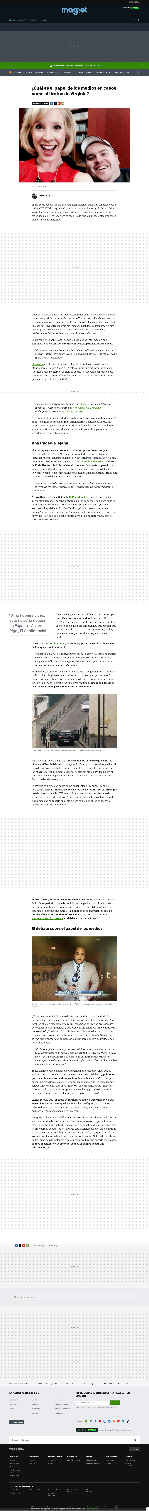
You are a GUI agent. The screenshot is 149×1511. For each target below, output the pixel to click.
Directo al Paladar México (73, 1491)
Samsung (36, 1408)
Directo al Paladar (73, 1460)
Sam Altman (39, 72)
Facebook (138, 20)
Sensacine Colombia (52, 1494)
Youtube (100, 1421)
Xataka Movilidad (61, 1404)
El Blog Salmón (130, 1460)
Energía (35, 1404)
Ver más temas (17, 1422)
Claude (75, 1384)
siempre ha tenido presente (47, 918)
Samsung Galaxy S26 (103, 72)
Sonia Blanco (57, 643)
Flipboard (59, 103)
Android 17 (65, 1384)
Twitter (134, 20)
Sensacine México (55, 1490)
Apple (12, 1408)
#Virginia (84, 404)
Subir (132, 1449)
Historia (43, 20)
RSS (114, 1421)
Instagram (105, 1421)
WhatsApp (86, 1421)
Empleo (35, 1413)
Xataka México (15, 1490)
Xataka (12, 1460)
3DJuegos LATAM (35, 1490)
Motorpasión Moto (93, 1463)
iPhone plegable (52, 1384)
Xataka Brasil (15, 1493)
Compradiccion (111, 1467)
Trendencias (109, 1460)
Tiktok (128, 1421)
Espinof (51, 1463)
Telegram (109, 1421)
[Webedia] (134, 1)
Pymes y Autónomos (129, 1464)
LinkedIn (123, 1421)
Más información (92, 1508)
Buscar (135, 1440)
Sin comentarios (41, 103)
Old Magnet (55, 1245)
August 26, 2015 (75, 411)
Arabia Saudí (119, 72)
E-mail (62, 103)
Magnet (74, 11)
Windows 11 (59, 1413)
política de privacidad (108, 1407)
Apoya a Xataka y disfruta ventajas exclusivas (115, 1430)
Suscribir (115, 1402)
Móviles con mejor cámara (91, 1384)
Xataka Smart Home (15, 1471)
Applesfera (14, 1467)
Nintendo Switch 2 (54, 72)
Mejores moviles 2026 (34, 1384)
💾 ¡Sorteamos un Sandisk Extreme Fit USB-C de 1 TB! (73, 65)
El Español (38, 364)
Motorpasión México (91, 1491)
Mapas (12, 20)
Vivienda (33, 20)
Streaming (14, 1400)
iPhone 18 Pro (109, 1384)
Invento (80, 72)
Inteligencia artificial (62, 1408)
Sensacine (52, 1460)
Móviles (13, 1404)
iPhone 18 (89, 72)
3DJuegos (32, 1460)
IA (128, 72)
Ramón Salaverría (92, 461)
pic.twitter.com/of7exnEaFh (87, 407)
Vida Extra (32, 1463)
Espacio (58, 1400)
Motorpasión (91, 1460)
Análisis (35, 1400)
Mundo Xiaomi (15, 1475)
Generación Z (69, 72)
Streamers (22, 20)
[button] (46, 195)
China (30, 72)
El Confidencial (78, 497)
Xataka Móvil (14, 1463)
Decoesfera (109, 1463)
